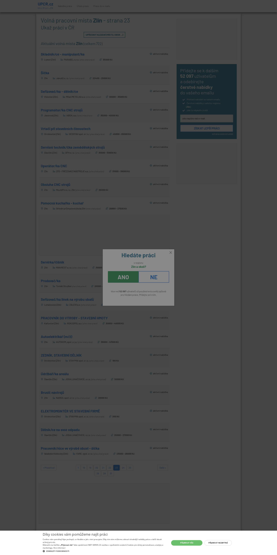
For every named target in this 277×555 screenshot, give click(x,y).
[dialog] (138, 543)
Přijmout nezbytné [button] (218, 543)
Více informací (59, 548)
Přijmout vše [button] (186, 543)
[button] (104, 551)
